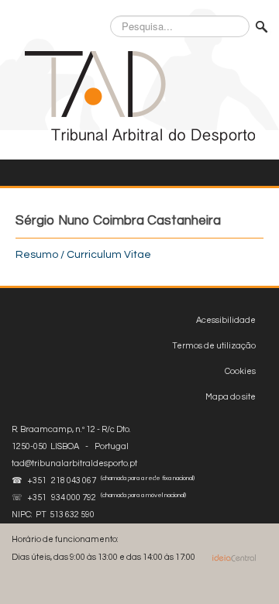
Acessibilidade (226, 320)
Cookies (240, 371)
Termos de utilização (214, 345)
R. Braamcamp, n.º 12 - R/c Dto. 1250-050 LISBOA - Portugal (74, 446)
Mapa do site (230, 397)
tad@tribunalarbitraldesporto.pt (74, 463)
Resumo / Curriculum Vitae (83, 254)
